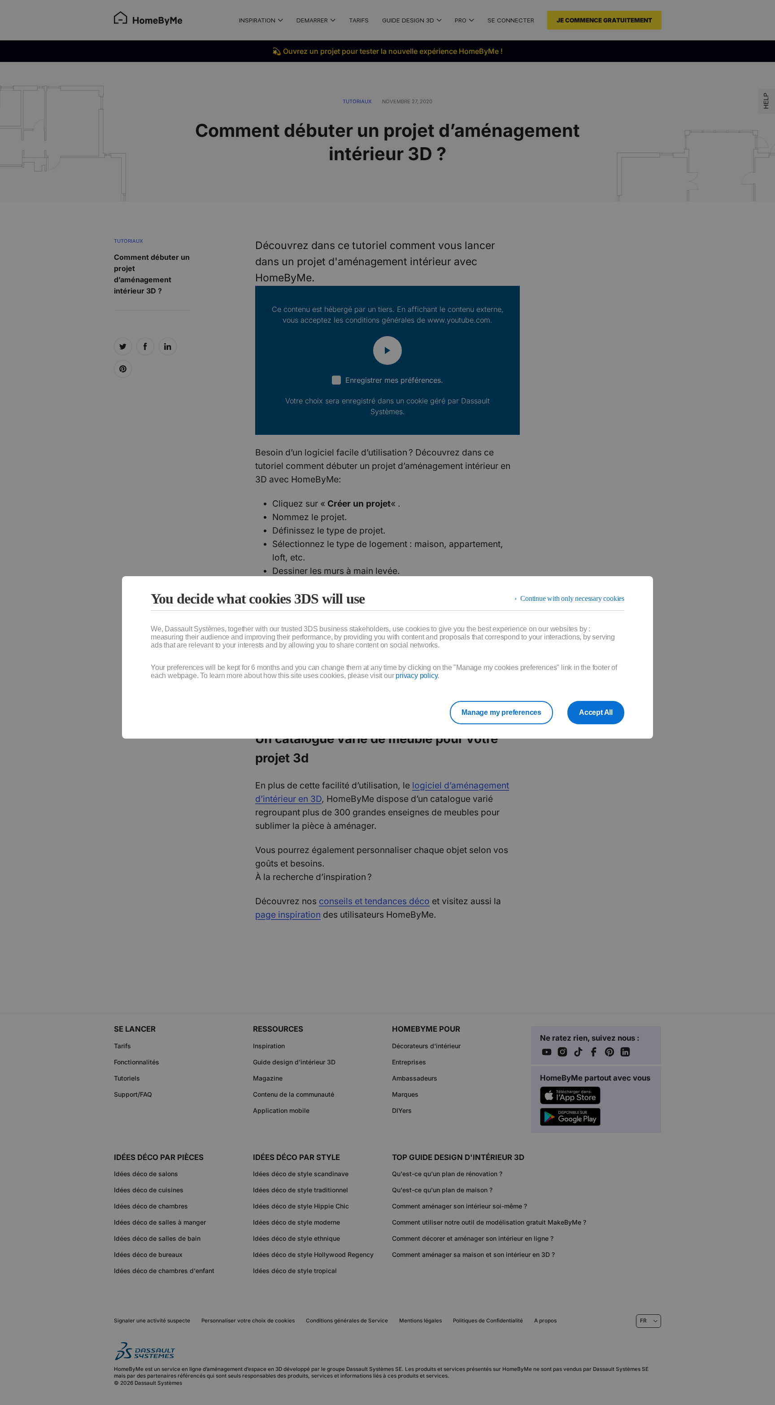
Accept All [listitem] (596, 712)
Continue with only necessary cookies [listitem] (572, 598)
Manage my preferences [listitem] (501, 712)
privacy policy (416, 675)
